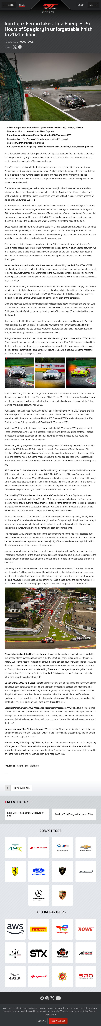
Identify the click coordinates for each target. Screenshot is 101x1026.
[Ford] (38, 871)
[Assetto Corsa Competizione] (86, 952)
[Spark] (38, 976)
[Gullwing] (15, 976)
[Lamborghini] (62, 871)
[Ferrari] (15, 871)
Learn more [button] (50, 1014)
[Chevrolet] (86, 847)
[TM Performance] (62, 952)
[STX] (38, 952)
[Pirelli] (38, 929)
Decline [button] (42, 1021)
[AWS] (15, 929)
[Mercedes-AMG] (38, 895)
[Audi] (38, 847)
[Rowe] (86, 929)
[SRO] (86, 976)
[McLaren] (86, 871)
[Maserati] (15, 952)
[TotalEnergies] (62, 929)
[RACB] (62, 976)
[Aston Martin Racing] (15, 847)
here (36, 765)
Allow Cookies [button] (58, 1021)
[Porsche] (62, 895)
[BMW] (62, 847)
